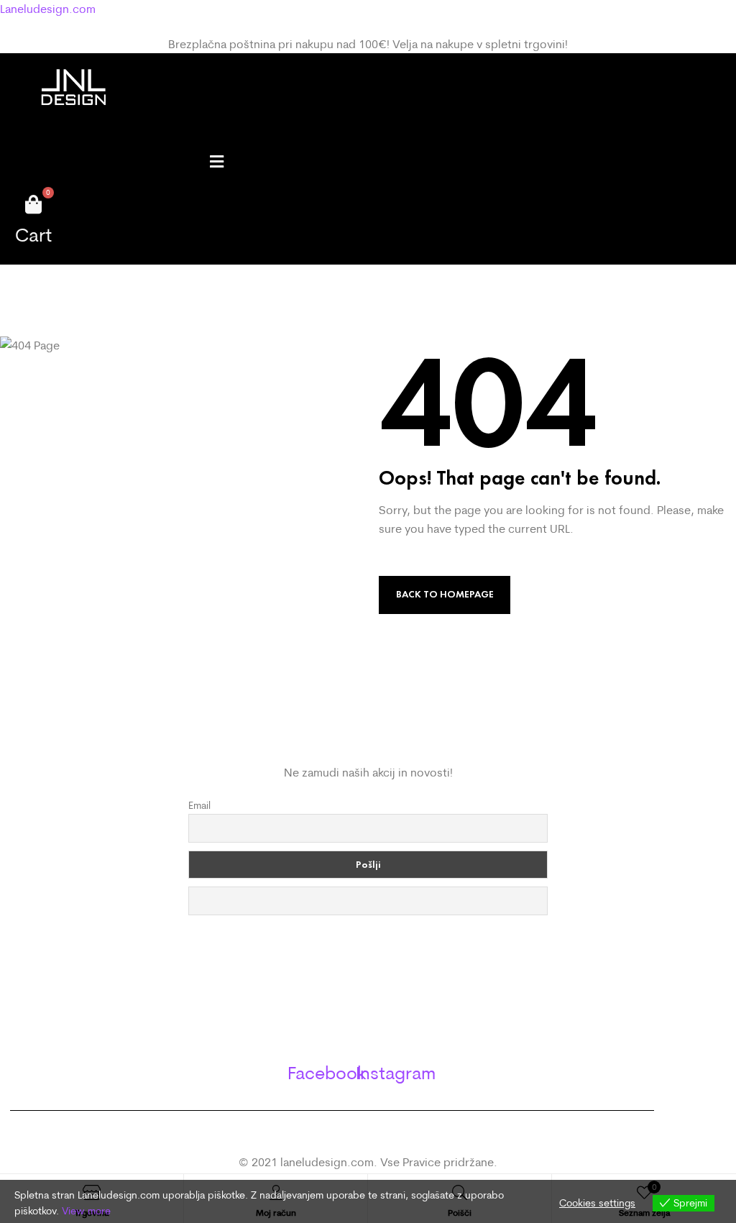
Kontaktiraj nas (368, 954)
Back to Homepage (445, 594)
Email (199, 805)
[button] (216, 162)
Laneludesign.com (48, 8)
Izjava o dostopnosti (368, 1040)
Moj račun (368, 1011)
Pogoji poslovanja (368, 983)
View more (86, 1210)
